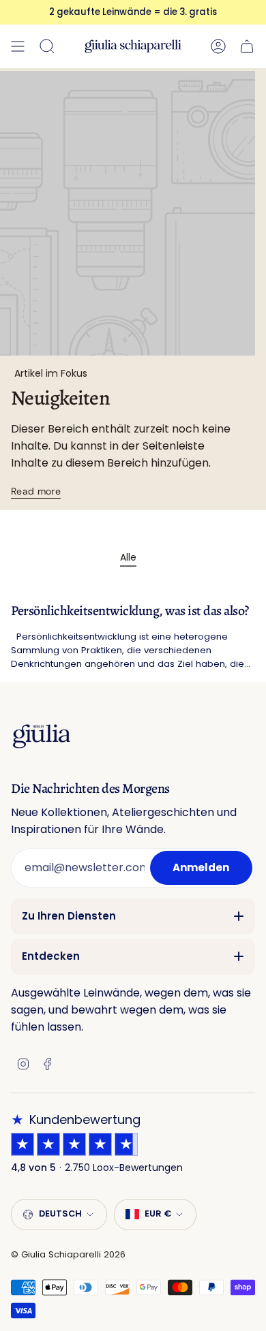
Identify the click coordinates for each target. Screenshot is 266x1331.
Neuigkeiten (60, 397)
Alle (128, 557)
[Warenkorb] (247, 46)
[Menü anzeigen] (17, 46)
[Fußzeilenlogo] (41, 736)
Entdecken (51, 956)
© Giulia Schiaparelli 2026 (68, 1254)
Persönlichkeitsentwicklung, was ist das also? (130, 611)
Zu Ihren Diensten (69, 916)
